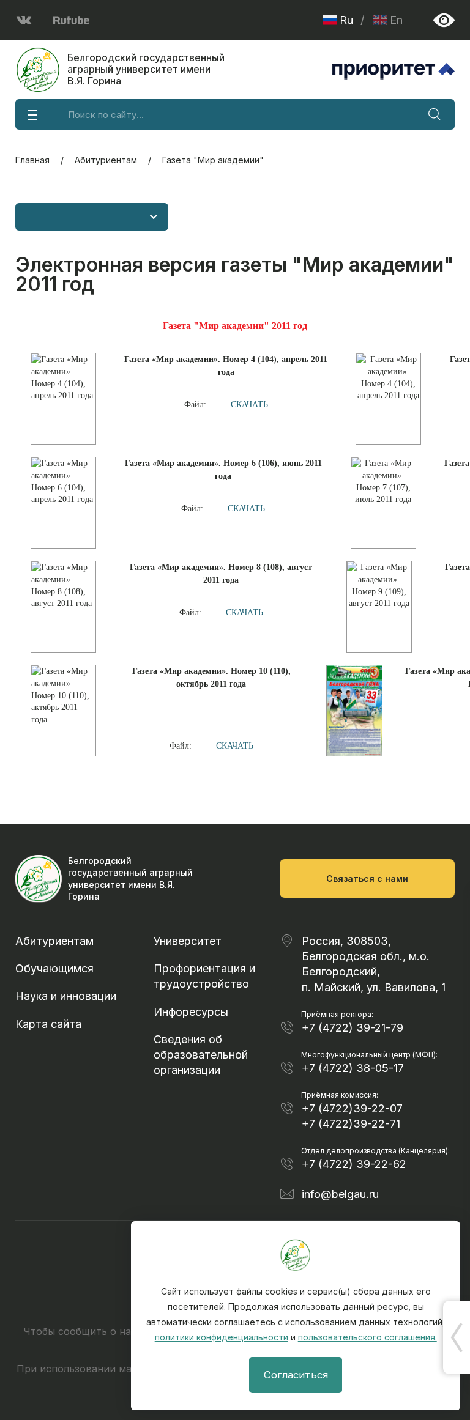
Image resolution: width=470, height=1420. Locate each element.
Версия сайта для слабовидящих (444, 20)
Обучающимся (54, 968)
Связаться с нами (367, 878)
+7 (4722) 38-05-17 (353, 1068)
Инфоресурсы (191, 1011)
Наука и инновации (65, 995)
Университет (188, 940)
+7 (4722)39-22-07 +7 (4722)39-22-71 (352, 1116)
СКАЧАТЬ (249, 404)
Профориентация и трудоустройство (204, 976)
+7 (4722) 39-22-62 (354, 1164)
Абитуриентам (106, 160)
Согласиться (296, 1375)
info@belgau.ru (340, 1194)
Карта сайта (48, 1024)
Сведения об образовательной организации (201, 1054)
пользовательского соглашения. (367, 1337)
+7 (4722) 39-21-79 (352, 1027)
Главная (32, 160)
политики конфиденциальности (221, 1337)
